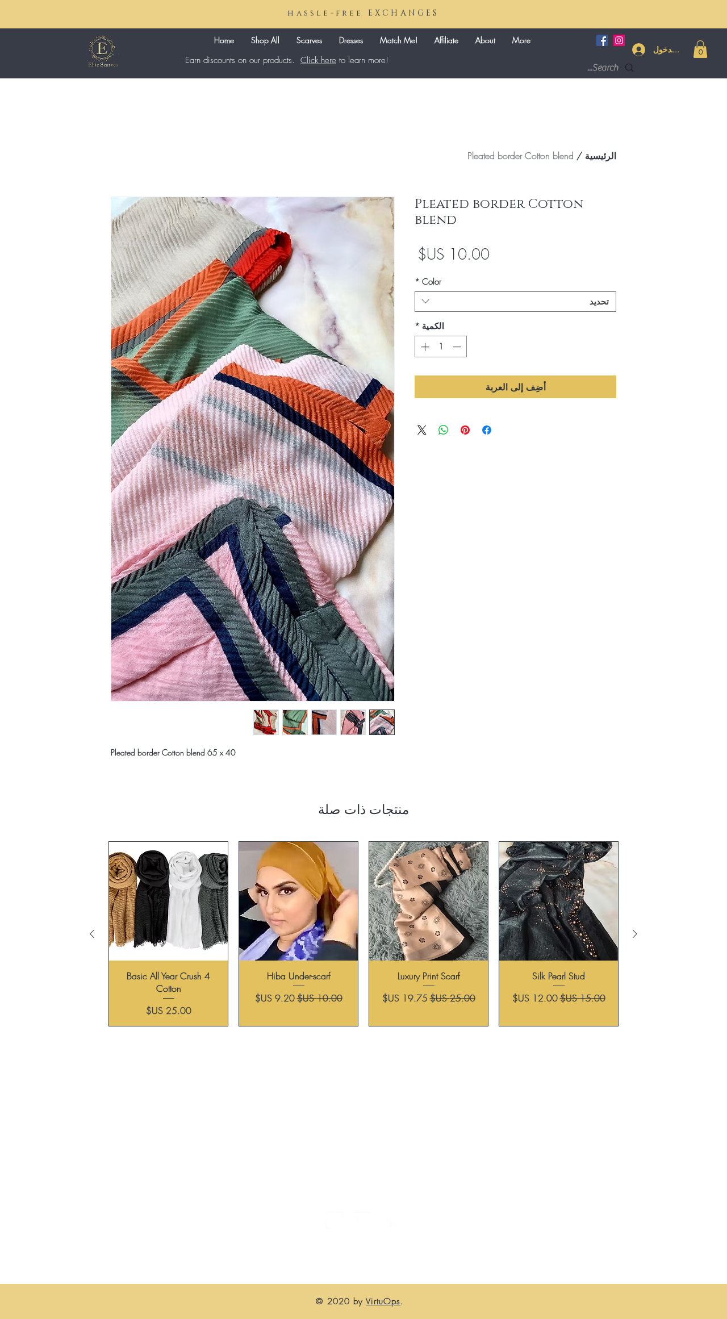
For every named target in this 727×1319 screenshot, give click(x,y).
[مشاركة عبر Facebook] (487, 430)
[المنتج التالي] (92, 934)
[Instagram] (619, 40)
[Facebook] (602, 40)
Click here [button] (318, 60)
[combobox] (515, 301)
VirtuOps (383, 1301)
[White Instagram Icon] (334, 1220)
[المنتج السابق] (635, 934)
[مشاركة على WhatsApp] (443, 430)
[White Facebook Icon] (391, 1220)
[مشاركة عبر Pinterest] (465, 430)
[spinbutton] (441, 346)
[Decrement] (458, 346)
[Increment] (424, 346)
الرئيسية (600, 155)
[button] (700, 49)
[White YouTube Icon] (362, 1220)
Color (428, 282)
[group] (363, 934)
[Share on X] (422, 430)
